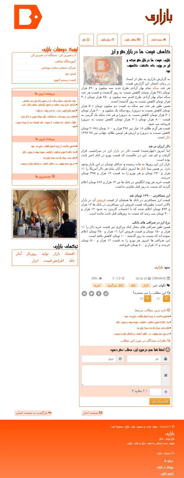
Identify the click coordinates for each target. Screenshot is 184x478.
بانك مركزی (115, 285)
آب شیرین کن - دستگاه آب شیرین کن (53, 55)
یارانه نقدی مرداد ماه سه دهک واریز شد (153, 328)
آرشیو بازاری (166, 473)
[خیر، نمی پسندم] (147, 298)
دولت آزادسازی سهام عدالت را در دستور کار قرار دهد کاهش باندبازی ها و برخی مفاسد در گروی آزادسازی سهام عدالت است (48, 103)
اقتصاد (69, 253)
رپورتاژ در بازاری (164, 467)
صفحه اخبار (91, 413)
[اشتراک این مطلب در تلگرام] (106, 293)
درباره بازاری (106, 40)
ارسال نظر (158, 401)
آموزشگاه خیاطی (65, 61)
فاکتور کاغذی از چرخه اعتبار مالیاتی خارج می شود (147, 316)
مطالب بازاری (131, 40)
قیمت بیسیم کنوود (65, 80)
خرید (97, 285)
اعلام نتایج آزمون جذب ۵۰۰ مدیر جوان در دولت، (55, 110)
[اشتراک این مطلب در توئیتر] (91, 293)
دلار (167, 137)
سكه (156, 88)
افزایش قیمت (53, 260)
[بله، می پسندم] (166, 298)
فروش (101, 200)
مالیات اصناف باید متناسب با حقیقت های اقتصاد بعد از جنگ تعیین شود (45, 124)
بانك (143, 168)
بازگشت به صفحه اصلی (32, 413)
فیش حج (71, 73)
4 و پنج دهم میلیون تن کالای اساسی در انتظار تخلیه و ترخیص (141, 334)
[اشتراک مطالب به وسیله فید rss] (84, 293)
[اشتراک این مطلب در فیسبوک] (99, 293)
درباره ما (168, 460)
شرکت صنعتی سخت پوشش (59, 67)
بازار (84, 40)
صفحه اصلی (157, 40)
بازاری (159, 16)
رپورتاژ (32, 253)
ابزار (35, 260)
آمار (19, 253)
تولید (45, 253)
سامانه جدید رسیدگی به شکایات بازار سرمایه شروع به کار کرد (48, 117)
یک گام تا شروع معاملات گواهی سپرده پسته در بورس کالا (142, 322)
